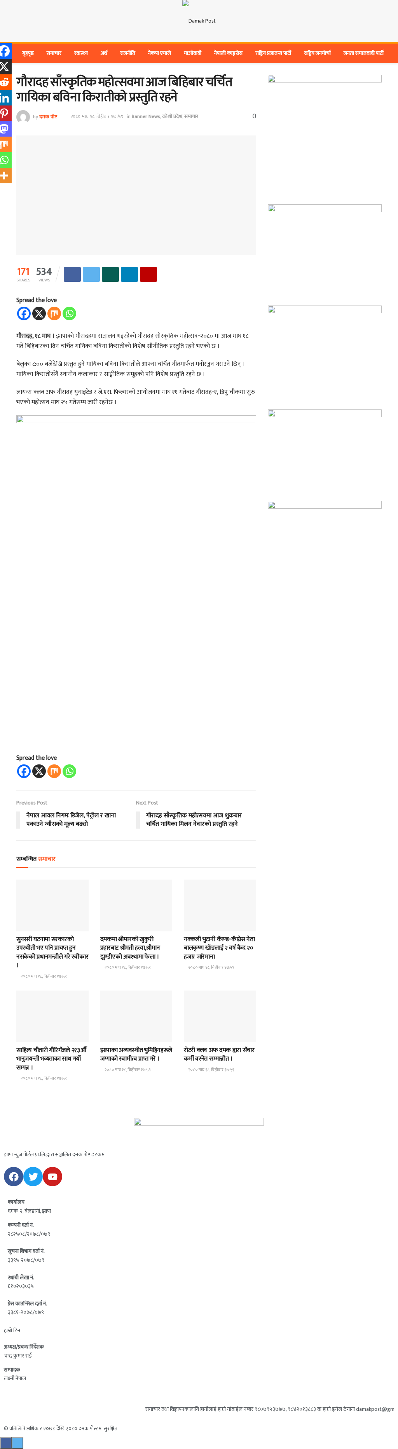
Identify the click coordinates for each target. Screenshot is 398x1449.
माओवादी (192, 53)
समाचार (54, 53)
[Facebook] (24, 313)
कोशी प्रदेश (172, 116)
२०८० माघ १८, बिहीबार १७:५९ (96, 116)
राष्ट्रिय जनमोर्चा (317, 53)
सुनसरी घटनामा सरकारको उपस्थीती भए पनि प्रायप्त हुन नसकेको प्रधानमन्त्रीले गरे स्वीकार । (52, 952)
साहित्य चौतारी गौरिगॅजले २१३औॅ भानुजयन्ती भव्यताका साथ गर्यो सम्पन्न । (51, 1059)
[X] (39, 313)
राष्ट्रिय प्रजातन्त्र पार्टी (273, 53)
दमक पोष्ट (48, 116)
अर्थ (104, 53)
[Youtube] (52, 1176)
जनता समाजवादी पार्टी (364, 53)
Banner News (146, 116)
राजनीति (127, 53)
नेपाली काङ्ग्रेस (228, 53)
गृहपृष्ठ (28, 53)
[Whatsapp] (69, 313)
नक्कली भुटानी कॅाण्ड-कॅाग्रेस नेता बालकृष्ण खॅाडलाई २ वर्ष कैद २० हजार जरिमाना (219, 948)
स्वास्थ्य (81, 53)
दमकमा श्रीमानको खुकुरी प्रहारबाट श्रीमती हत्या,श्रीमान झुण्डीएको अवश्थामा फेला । (130, 948)
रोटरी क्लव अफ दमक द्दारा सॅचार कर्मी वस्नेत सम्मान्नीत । (219, 1054)
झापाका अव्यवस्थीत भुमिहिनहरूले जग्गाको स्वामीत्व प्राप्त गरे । (136, 1054)
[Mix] (54, 313)
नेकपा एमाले (159, 53)
